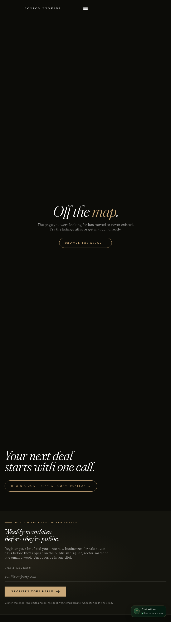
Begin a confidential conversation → (51, 485)
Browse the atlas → (85, 242)
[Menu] (85, 8)
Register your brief (32, 591)
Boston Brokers (42, 8)
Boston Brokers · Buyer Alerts (46, 522)
